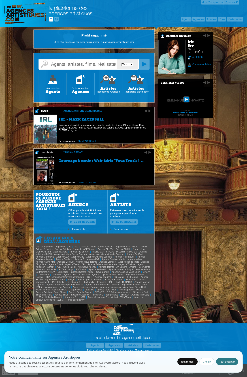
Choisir (207, 361)
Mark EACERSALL (87, 141)
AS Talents (197, 57)
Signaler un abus (124, 350)
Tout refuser (187, 361)
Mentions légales (143, 350)
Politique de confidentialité (100, 350)
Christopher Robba (201, 64)
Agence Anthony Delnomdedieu (83, 111)
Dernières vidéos (172, 83)
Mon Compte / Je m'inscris (218, 2)
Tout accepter (227, 361)
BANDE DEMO (185, 115)
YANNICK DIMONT (72, 152)
